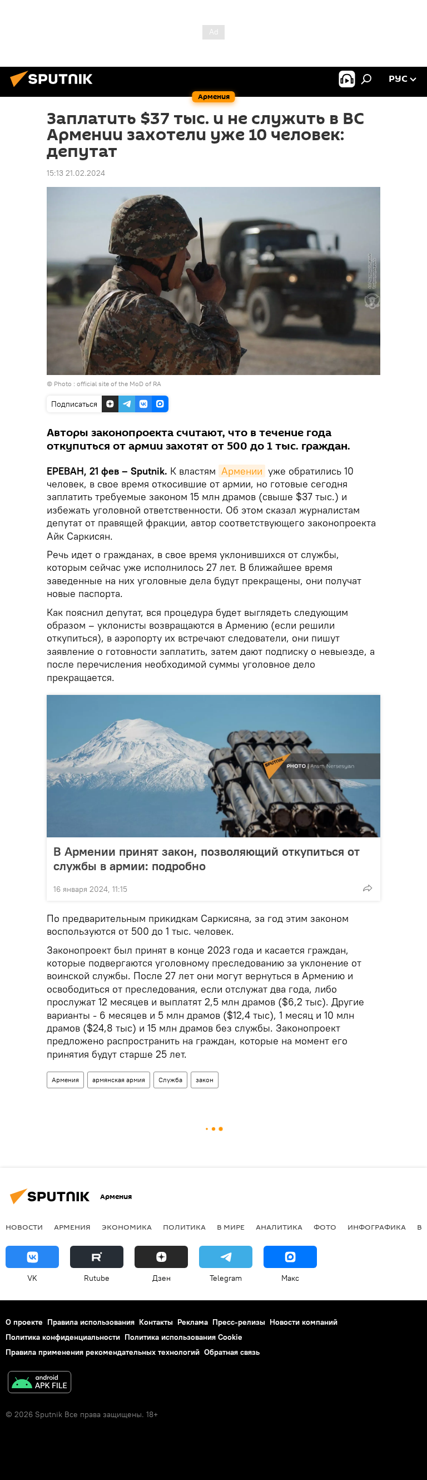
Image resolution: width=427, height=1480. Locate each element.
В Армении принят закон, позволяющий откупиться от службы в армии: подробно (206, 858)
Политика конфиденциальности (63, 1337)
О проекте (24, 1322)
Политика (184, 1227)
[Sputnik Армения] (54, 88)
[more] (367, 888)
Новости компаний (303, 1322)
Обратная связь (232, 1352)
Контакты (156, 1322)
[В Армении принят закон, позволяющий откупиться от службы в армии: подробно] (213, 766)
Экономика (127, 1227)
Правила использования (91, 1322)
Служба (170, 1080)
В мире (231, 1227)
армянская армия (118, 1080)
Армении (241, 471)
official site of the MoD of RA (119, 383)
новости (24, 1227)
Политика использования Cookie (183, 1337)
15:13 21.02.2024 (76, 173)
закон (205, 1080)
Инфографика (376, 1227)
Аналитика (279, 1227)
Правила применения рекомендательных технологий (103, 1352)
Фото (325, 1227)
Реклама (192, 1322)
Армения (65, 1080)
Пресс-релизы (238, 1322)
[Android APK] (39, 1383)
